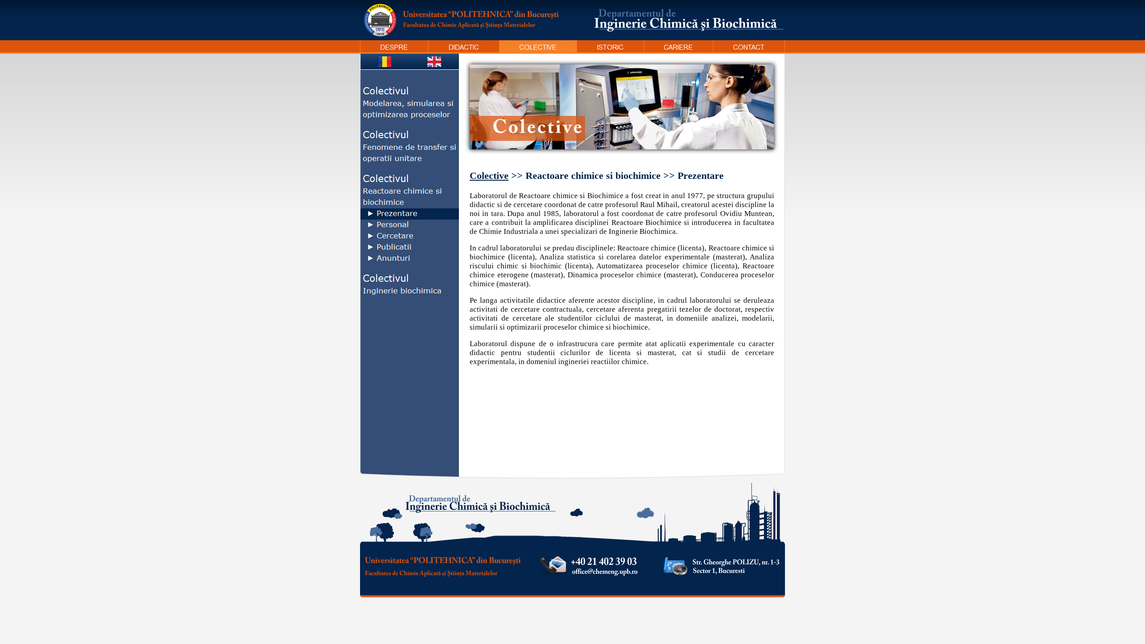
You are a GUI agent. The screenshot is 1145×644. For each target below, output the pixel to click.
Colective (489, 175)
